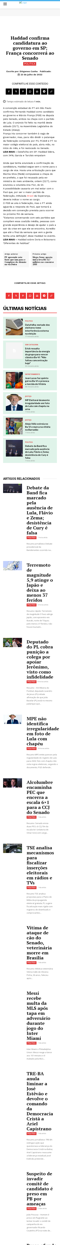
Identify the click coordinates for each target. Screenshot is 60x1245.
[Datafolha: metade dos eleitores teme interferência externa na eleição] (14, 327)
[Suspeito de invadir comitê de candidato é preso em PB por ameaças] (12, 1174)
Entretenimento (32, 374)
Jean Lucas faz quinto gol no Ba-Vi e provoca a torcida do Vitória (37, 381)
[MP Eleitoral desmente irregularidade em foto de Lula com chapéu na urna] (14, 402)
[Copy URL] (51, 92)
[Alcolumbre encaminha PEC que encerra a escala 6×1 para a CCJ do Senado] (12, 783)
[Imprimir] (37, 92)
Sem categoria (31, 344)
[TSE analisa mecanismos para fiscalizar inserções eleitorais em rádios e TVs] (12, 848)
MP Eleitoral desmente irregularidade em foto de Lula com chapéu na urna (37, 404)
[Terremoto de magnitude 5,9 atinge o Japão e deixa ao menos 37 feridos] (12, 565)
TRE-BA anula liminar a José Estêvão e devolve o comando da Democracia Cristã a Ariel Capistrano (40, 1101)
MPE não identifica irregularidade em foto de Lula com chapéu (43, 731)
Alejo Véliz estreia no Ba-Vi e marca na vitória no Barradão (37, 426)
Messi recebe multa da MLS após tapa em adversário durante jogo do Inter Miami (38, 1015)
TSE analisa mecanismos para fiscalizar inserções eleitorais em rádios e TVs (40, 865)
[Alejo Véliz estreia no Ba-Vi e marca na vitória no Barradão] (14, 426)
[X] (16, 92)
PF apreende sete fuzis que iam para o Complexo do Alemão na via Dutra (15, 261)
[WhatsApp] (30, 92)
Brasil (30, 195)
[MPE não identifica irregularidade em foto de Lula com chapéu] (12, 719)
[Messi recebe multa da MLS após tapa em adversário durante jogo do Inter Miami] (12, 993)
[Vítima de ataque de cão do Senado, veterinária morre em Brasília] (12, 928)
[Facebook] (9, 92)
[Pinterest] (23, 92)
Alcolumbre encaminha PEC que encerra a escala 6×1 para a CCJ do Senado (40, 797)
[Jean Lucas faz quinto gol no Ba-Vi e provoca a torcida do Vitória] (14, 380)
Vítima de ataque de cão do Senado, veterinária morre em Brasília (39, 943)
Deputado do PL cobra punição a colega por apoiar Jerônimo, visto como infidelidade (40, 659)
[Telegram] (44, 92)
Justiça (28, 396)
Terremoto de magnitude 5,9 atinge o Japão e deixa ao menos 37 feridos (40, 582)
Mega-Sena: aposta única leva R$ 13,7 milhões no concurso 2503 (43, 261)
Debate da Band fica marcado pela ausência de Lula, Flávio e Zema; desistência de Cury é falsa (37, 452)
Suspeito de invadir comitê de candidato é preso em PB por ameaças (40, 1189)
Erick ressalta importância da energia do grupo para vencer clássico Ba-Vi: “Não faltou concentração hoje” (37, 356)
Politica (29, 63)
